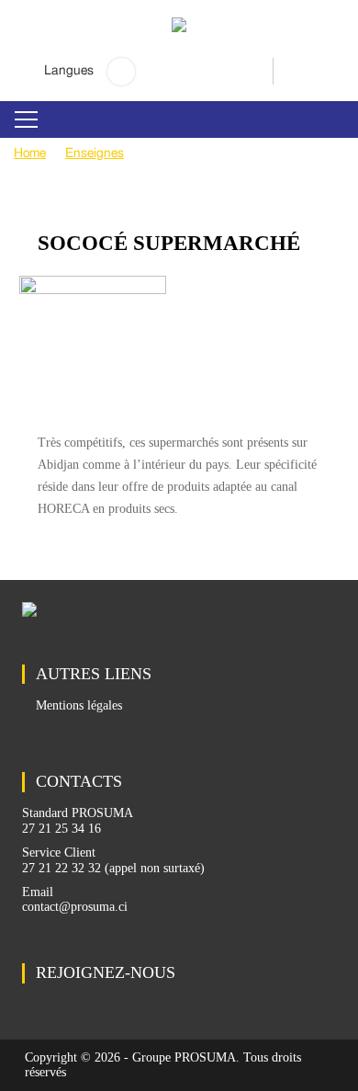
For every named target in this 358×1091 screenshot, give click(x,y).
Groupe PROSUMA (184, 1057)
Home (30, 153)
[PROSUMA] (179, 37)
